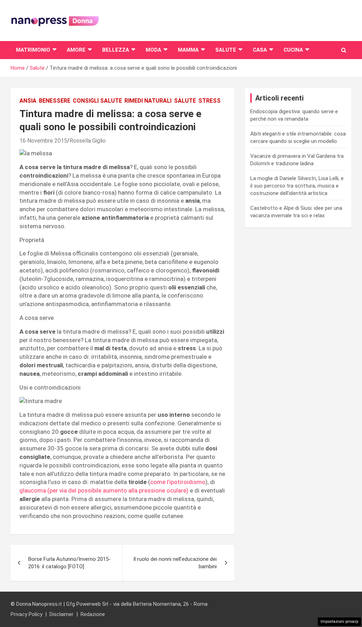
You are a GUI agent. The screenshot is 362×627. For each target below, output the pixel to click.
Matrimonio (33, 50)
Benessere (54, 100)
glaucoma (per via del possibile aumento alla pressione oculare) (103, 490)
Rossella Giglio (88, 140)
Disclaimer (61, 614)
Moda (153, 50)
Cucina (293, 50)
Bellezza (115, 50)
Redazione (93, 614)
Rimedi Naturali (147, 100)
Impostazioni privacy (339, 621)
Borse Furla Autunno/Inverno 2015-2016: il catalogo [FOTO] (69, 563)
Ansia (27, 100)
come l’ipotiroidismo (177, 481)
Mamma (188, 50)
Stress (209, 100)
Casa (260, 50)
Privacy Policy (26, 614)
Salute (225, 50)
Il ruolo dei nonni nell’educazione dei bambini (175, 563)
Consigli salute (97, 100)
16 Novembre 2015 (43, 140)
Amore (76, 50)
